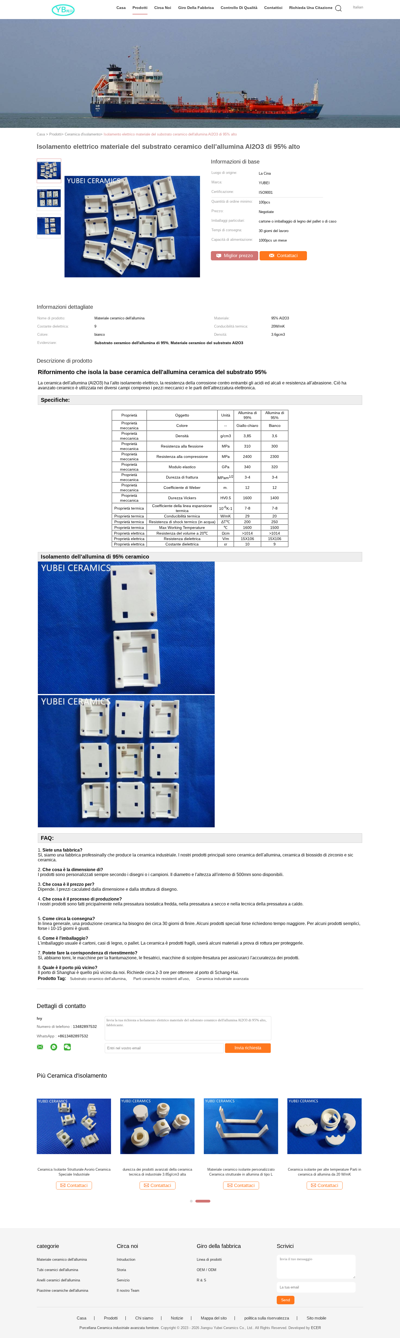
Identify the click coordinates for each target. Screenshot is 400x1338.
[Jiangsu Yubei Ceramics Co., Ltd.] (63, 9)
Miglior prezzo (238, 255)
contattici (273, 7)
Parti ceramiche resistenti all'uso (161, 978)
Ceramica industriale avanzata (222, 978)
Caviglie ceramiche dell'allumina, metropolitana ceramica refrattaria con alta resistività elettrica (180, 1171)
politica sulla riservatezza (266, 1318)
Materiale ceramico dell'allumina (62, 1259)
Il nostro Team (128, 1290)
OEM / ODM (206, 1270)
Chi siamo (144, 1318)
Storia (121, 1270)
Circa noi (162, 7)
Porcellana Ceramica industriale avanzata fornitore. (120, 1328)
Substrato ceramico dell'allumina (98, 978)
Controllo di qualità (239, 7)
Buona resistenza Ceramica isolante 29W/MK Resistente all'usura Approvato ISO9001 (97, 1171)
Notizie (177, 1318)
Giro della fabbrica (196, 7)
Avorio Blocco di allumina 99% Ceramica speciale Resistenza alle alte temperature (347, 1171)
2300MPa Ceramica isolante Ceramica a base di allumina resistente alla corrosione (264, 1171)
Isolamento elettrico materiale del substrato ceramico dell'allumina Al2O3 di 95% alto (170, 134)
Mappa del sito (214, 1318)
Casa (121, 7)
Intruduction (126, 1259)
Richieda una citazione (311, 7)
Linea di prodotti (209, 1259)
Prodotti (140, 7)
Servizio (123, 1280)
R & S (201, 1280)
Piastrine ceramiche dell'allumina (62, 1290)
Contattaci (287, 255)
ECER (316, 1328)
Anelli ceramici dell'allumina (58, 1280)
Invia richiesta (248, 1048)
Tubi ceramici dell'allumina (57, 1270)
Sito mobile (316, 1318)
